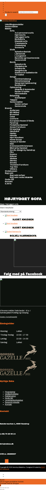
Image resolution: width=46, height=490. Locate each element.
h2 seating (15, 129)
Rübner (13, 156)
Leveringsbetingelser (14, 400)
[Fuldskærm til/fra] (3, 487)
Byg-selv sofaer (17, 175)
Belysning (14, 96)
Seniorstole (20, 60)
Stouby (13, 163)
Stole (12, 50)
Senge (13, 77)
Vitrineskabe (21, 94)
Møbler (8, 29)
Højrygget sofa (22, 37)
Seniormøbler (11, 26)
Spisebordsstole (23, 52)
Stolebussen (11, 171)
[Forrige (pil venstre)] (1, 489)
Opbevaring (15, 87)
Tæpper (13, 100)
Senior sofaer (21, 104)
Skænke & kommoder (25, 89)
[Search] (6, 15)
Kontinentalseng (23, 79)
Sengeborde (21, 70)
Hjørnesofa (20, 35)
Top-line (14, 167)
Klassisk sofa (21, 41)
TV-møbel (19, 75)
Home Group (16, 140)
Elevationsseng (22, 81)
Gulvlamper (20, 98)
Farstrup (14, 123)
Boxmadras (20, 85)
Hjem (2, 204)
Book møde (9, 10)
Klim (12, 144)
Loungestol (20, 56)
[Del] (6, 487)
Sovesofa (19, 47)
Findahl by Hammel (19, 125)
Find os (8, 8)
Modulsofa (20, 39)
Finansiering (9, 4)
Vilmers (13, 169)
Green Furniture (18, 127)
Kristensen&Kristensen (21, 146)
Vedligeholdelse (11, 394)
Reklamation (10, 396)
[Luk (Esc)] (8, 487)
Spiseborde (20, 64)
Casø (12, 117)
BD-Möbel (14, 112)
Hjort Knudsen (17, 137)
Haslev (13, 133)
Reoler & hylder (22, 91)
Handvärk (14, 131)
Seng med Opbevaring (25, 83)
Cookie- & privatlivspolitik (8, 317)
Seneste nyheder (12, 402)
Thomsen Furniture (19, 165)
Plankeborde (21, 66)
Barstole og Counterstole (27, 58)
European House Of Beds (22, 121)
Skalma (13, 158)
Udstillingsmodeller (14, 24)
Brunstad (14, 114)
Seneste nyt (10, 6)
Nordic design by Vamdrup (22, 150)
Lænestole (20, 54)
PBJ (12, 152)
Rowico (13, 154)
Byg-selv (9, 173)
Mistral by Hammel (18, 148)
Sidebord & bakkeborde (26, 73)
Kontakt (9, 181)
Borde (13, 62)
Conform (14, 119)
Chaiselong (20, 45)
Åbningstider (10, 3)
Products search (11, 12)
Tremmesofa (21, 43)
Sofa (12, 31)
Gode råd (9, 179)
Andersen (14, 110)
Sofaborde (20, 68)
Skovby (13, 161)
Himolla (13, 135)
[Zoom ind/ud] (1, 487)
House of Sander (18, 142)
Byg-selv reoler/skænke (21, 177)
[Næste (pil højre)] (3, 489)
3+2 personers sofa (24, 33)
